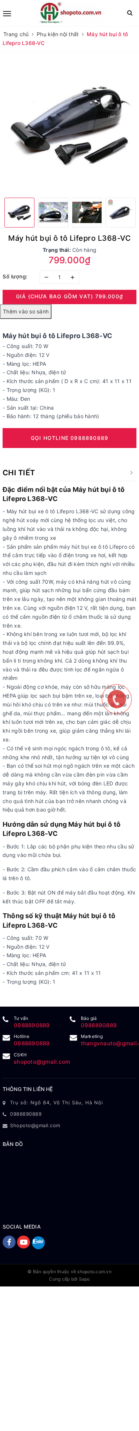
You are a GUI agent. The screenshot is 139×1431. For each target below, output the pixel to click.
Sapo (84, 1279)
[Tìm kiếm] (129, 13)
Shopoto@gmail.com (35, 1125)
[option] (69, 125)
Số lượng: (15, 276)
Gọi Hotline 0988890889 (69, 438)
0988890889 (32, 1025)
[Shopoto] (70, 13)
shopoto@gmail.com (42, 1061)
